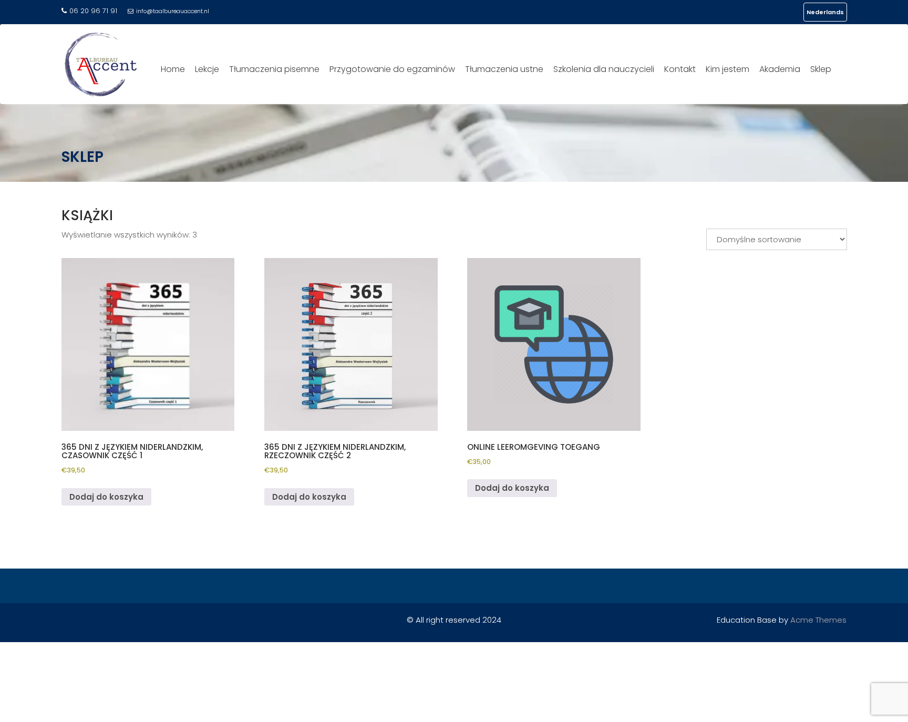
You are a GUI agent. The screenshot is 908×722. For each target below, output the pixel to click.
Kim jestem (727, 69)
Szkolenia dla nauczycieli (603, 69)
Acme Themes (818, 619)
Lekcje (207, 69)
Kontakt (680, 69)
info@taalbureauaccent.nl (172, 11)
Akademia (779, 69)
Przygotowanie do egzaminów (392, 69)
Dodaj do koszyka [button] (106, 496)
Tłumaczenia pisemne (274, 69)
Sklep (820, 69)
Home (173, 69)
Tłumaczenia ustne (504, 69)
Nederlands (825, 12)
